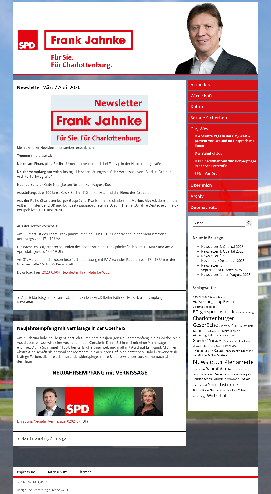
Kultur (197, 107)
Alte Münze (219, 297)
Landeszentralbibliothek (238, 351)
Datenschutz (204, 207)
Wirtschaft (201, 96)
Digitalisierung (231, 331)
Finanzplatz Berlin (67, 297)
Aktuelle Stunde (203, 297)
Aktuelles (200, 85)
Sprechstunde (223, 384)
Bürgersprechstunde (214, 312)
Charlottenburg (245, 312)
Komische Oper (213, 346)
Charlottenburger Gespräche (213, 321)
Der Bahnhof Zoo (209, 153)
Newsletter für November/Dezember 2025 (223, 258)
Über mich (201, 185)
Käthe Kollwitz (123, 297)
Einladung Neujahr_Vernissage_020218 (48, 421)
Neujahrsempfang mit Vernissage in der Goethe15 (71, 328)
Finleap (87, 297)
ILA (224, 341)
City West (200, 129)
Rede (218, 374)
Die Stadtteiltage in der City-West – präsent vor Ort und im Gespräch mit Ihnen (224, 141)
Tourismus (225, 390)
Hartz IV (216, 341)
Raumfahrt (216, 369)
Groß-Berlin (103, 297)
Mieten (222, 355)
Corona (236, 325)
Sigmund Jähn (243, 374)
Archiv (197, 196)
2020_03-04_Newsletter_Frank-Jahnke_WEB (75, 272)
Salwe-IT (62, 490)
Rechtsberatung (237, 369)
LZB (195, 355)
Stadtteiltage (201, 390)
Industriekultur (235, 341)
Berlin (228, 301)
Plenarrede (239, 362)
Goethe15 (202, 340)
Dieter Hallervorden (210, 330)
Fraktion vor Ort (225, 335)
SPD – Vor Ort (206, 173)
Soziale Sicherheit (209, 118)
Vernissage (58, 438)
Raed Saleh (199, 369)
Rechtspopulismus (203, 374)
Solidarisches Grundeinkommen (216, 379)
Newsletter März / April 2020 (49, 87)
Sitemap (84, 472)
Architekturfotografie (36, 297)
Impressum (26, 472)
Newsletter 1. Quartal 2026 (222, 251)
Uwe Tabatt (239, 390)
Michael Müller (207, 355)
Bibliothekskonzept (204, 306)
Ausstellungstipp (207, 301)
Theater (214, 390)
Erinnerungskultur (204, 335)
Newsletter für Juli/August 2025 (225, 274)
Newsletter (25, 302)
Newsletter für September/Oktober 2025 (221, 267)
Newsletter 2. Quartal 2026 (222, 246)
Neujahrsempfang (149, 297)
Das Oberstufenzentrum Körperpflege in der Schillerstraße (225, 163)
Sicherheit (229, 374)
